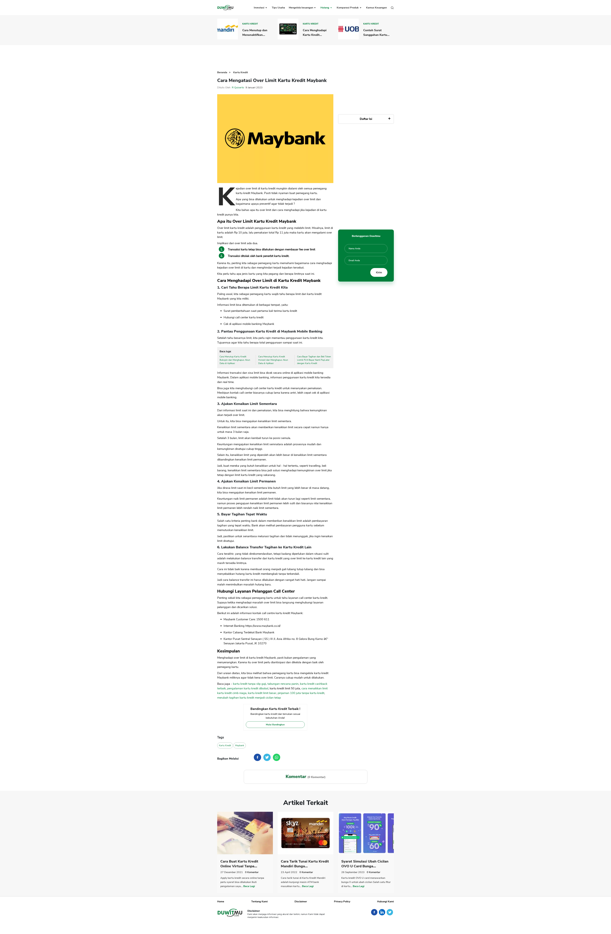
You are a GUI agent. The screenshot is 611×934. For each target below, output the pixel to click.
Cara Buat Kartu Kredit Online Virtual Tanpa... (239, 864)
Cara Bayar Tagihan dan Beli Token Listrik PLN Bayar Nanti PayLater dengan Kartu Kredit (314, 360)
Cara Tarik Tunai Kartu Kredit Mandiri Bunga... (305, 864)
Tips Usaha (278, 7)
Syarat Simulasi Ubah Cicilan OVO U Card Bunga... (364, 864)
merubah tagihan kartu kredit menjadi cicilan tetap (249, 698)
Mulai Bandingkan (275, 724)
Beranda (222, 72)
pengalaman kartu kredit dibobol (247, 688)
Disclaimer (301, 901)
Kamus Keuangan (376, 7)
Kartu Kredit (250, 23)
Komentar (252, 872)
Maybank (239, 745)
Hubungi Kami (385, 901)
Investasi (259, 7)
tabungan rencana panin (282, 684)
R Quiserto (238, 87)
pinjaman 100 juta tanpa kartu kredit (301, 693)
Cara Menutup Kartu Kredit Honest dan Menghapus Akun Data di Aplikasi (273, 360)
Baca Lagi (249, 886)
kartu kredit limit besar (262, 693)
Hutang (325, 7)
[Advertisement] (305, 55)
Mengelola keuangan (301, 7)
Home (220, 901)
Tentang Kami (259, 901)
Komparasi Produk (348, 7)
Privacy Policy (342, 901)
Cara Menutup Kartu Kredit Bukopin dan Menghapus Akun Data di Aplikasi (235, 360)
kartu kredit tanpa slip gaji (249, 684)
